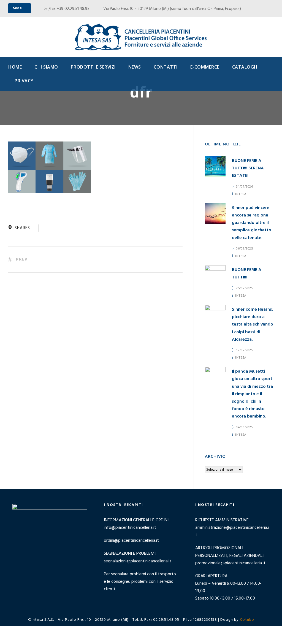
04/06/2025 (244, 427)
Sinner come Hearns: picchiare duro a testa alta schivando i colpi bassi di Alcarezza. (252, 324)
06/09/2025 (244, 248)
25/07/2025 (244, 288)
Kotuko (247, 620)
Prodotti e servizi (93, 67)
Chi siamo (46, 67)
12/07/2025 (244, 350)
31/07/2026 (244, 186)
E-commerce (204, 67)
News (134, 67)
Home (15, 67)
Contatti (166, 67)
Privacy (24, 81)
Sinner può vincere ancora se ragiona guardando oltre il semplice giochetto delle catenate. (251, 223)
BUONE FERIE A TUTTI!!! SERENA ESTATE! (248, 168)
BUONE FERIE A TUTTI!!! (246, 273)
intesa (240, 194)
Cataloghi (245, 67)
